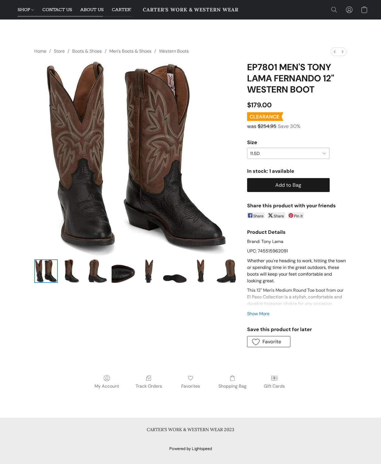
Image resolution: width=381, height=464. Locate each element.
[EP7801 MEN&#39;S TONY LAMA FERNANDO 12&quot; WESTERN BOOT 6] (200, 271)
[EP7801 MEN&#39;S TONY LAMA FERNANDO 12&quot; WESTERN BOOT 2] (97, 271)
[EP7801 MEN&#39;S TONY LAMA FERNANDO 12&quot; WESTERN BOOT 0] (46, 271)
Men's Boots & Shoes (130, 51)
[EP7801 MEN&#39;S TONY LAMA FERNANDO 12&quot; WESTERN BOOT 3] (123, 271)
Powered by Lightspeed (190, 449)
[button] (190, 10)
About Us (251, 439)
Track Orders (149, 386)
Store (59, 51)
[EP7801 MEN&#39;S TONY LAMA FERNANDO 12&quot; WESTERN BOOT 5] (175, 271)
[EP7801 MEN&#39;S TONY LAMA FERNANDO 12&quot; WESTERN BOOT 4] (149, 271)
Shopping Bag (232, 386)
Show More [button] (258, 314)
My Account (107, 386)
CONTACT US (57, 9)
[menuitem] (335, 52)
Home (40, 51)
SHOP (24, 9)
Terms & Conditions (109, 439)
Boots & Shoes (87, 51)
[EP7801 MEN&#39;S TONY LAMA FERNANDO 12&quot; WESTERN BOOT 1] (71, 271)
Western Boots (174, 51)
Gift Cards (274, 386)
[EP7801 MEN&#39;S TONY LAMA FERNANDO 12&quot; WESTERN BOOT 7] (226, 271)
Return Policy (225, 439)
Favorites (190, 386)
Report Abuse (277, 439)
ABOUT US (91, 9)
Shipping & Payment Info (185, 439)
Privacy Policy (145, 439)
